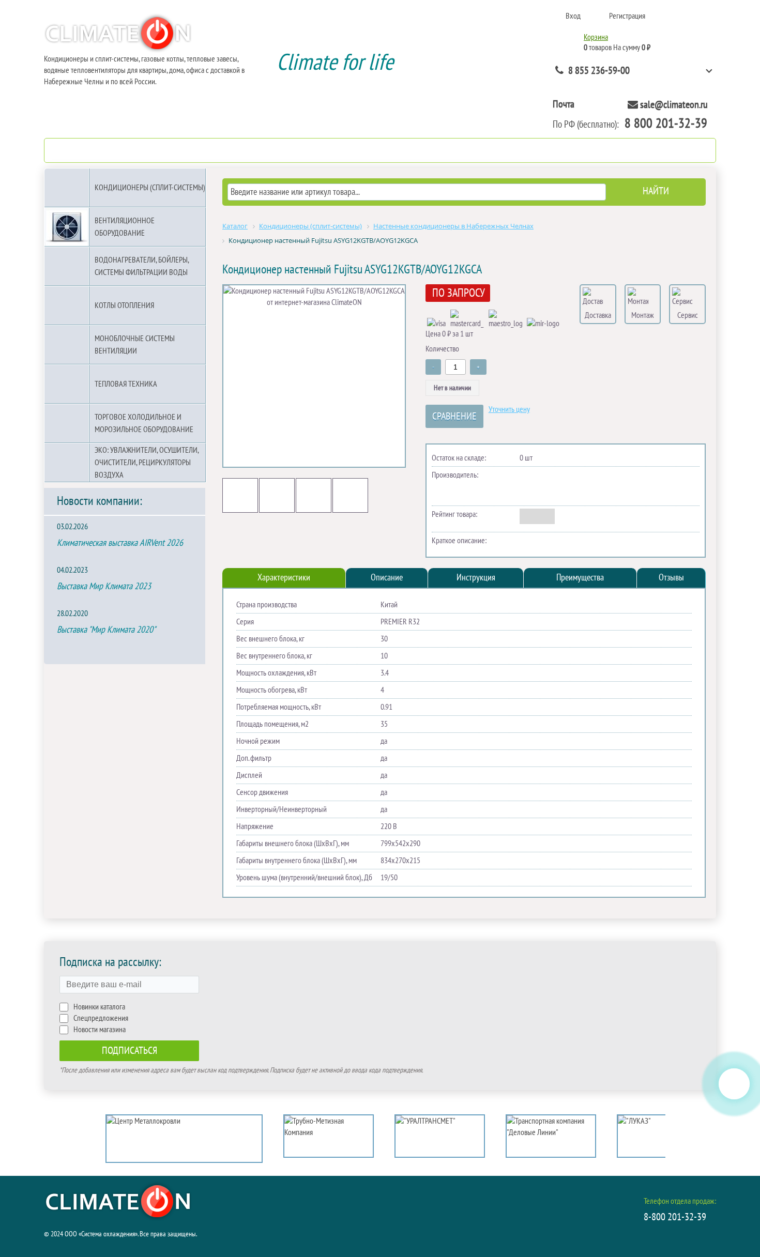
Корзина (596, 37)
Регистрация (627, 16)
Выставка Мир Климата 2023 (104, 586)
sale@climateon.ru (674, 105)
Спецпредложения (100, 1018)
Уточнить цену (509, 409)
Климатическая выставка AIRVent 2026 (120, 543)
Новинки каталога (99, 1006)
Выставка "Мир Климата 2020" (106, 629)
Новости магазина (99, 1029)
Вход (573, 16)
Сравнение (454, 416)
